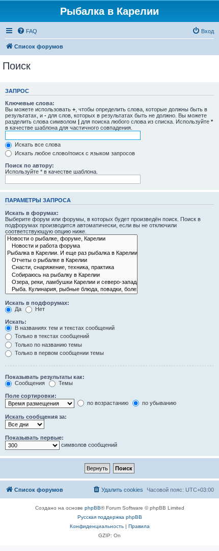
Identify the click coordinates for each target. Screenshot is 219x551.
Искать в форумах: (32, 213)
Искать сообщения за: (36, 417)
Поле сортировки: (31, 396)
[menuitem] (27, 31)
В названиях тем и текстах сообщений (64, 328)
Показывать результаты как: (45, 377)
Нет (39, 309)
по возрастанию (107, 403)
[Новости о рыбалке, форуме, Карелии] (71, 239)
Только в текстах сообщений (51, 336)
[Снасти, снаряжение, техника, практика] (71, 267)
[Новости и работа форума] (71, 246)
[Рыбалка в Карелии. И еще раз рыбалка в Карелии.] (71, 253)
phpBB (93, 508)
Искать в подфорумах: (37, 303)
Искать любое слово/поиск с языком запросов (74, 153)
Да (17, 309)
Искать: (15, 322)
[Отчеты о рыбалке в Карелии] (71, 260)
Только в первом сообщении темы (58, 353)
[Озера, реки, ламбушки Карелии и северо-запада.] (71, 282)
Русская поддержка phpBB (109, 517)
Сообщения (29, 383)
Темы (65, 383)
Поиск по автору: (29, 165)
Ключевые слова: (29, 103)
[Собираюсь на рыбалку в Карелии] (71, 275)
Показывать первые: (34, 438)
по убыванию (158, 403)
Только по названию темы (47, 345)
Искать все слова (37, 144)
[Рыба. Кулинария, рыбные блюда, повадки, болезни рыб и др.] (71, 289)
